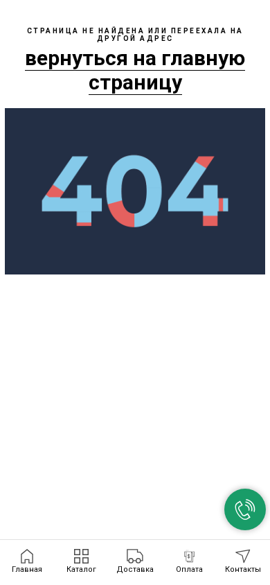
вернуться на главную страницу (135, 70)
